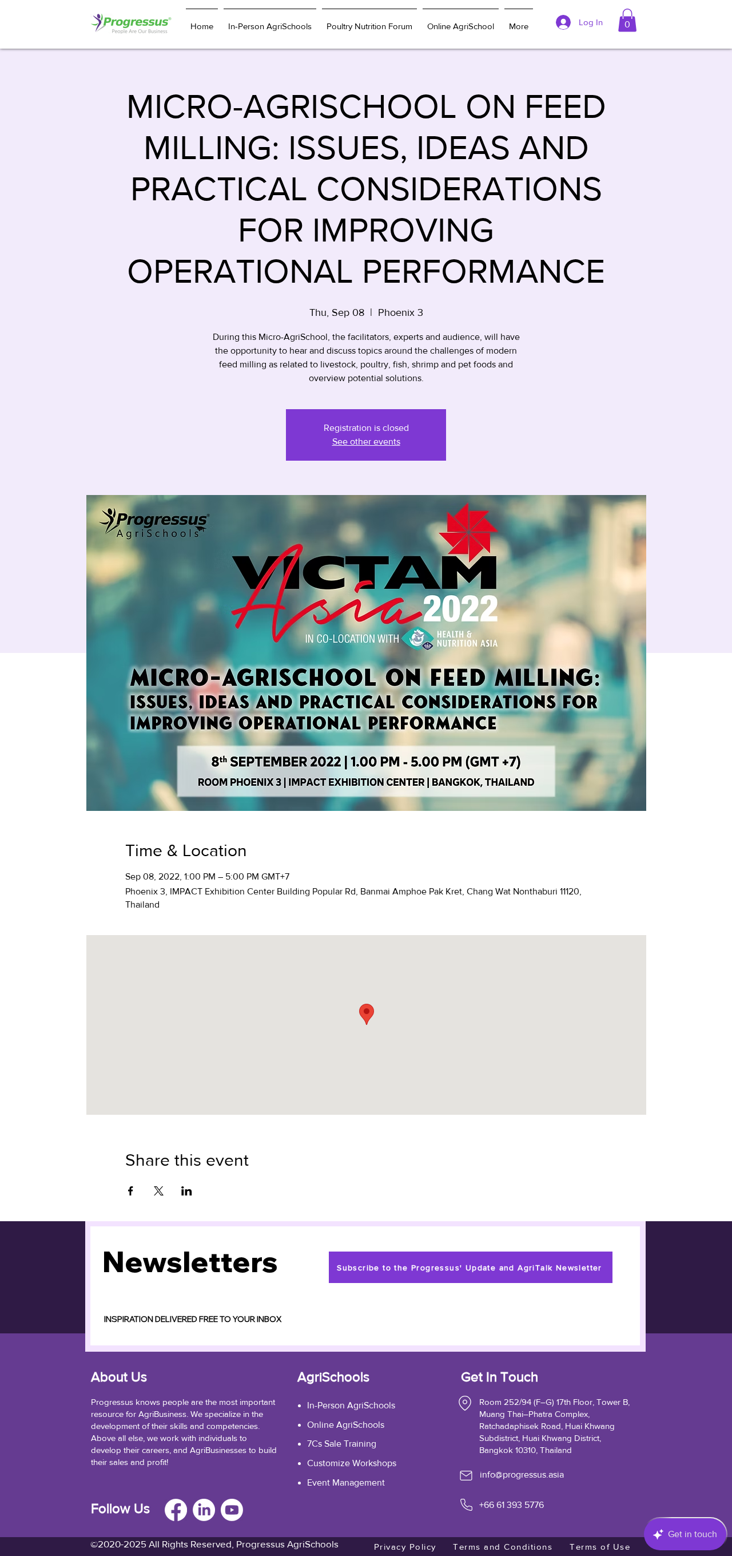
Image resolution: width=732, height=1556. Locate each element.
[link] (627, 20)
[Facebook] (176, 1510)
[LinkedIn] (204, 1510)
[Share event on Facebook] (130, 1190)
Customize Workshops (351, 1463)
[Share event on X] (158, 1190)
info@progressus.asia (522, 1474)
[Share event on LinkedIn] (186, 1190)
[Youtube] (232, 1510)
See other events (366, 441)
